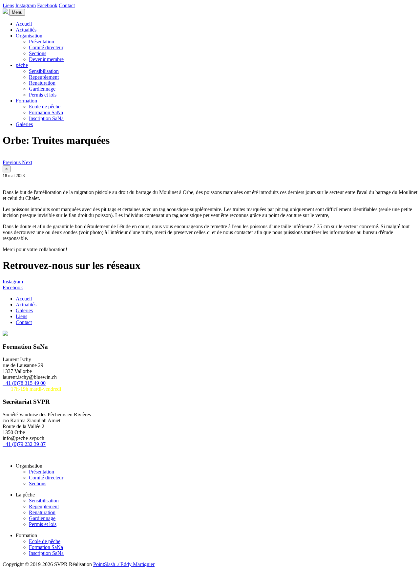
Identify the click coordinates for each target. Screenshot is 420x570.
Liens (8, 5)
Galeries (24, 124)
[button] (12, 162)
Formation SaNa (46, 112)
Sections (37, 53)
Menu (17, 12)
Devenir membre (46, 59)
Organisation (29, 35)
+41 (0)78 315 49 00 (24, 383)
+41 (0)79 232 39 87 (24, 444)
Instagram (25, 5)
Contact (67, 5)
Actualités (26, 30)
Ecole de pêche (44, 106)
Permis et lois (42, 95)
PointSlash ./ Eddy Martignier (124, 564)
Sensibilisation (44, 71)
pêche (22, 65)
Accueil (24, 24)
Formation (26, 100)
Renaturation (42, 83)
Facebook (47, 5)
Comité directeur (46, 47)
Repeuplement (44, 77)
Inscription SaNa (46, 118)
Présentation (41, 41)
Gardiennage (42, 89)
